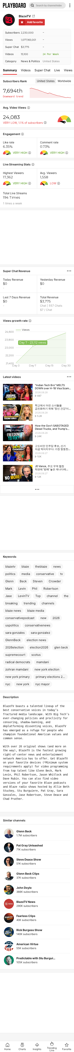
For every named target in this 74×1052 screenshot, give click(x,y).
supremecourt (15, 655)
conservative (45, 574)
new (43, 618)
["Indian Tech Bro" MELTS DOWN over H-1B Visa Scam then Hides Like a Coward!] (18, 392)
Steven (38, 581)
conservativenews (37, 625)
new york (22, 684)
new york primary (17, 677)
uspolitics (12, 625)
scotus (36, 655)
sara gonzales (15, 633)
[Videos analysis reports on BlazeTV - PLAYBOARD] (70, 271)
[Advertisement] (37, 237)
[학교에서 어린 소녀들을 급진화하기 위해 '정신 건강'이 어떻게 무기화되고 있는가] (18, 412)
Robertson (50, 588)
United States (51, 61)
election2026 (39, 647)
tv (61, 574)
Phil (34, 588)
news (57, 566)
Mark (8, 588)
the (66, 596)
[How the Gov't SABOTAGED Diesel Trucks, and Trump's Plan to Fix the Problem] (18, 433)
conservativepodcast (19, 618)
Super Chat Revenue (16, 271)
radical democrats (17, 662)
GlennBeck (13, 640)
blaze (25, 566)
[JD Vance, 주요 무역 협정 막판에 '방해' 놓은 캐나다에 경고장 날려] (18, 473)
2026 (56, 618)
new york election (47, 669)
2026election (14, 647)
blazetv (10, 566)
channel (52, 596)
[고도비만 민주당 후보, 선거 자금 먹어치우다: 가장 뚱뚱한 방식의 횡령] (18, 453)
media (26, 574)
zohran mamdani (16, 669)
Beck (23, 581)
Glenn (9, 581)
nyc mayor (42, 684)
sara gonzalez (40, 633)
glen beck (61, 647)
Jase (8, 596)
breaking (11, 603)
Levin (22, 588)
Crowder (55, 581)
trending (30, 603)
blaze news (13, 610)
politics (10, 574)
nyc (7, 684)
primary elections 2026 (52, 677)
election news (36, 640)
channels (48, 603)
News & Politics (30, 61)
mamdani (42, 662)
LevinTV (23, 596)
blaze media (35, 610)
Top (38, 596)
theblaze (41, 566)
